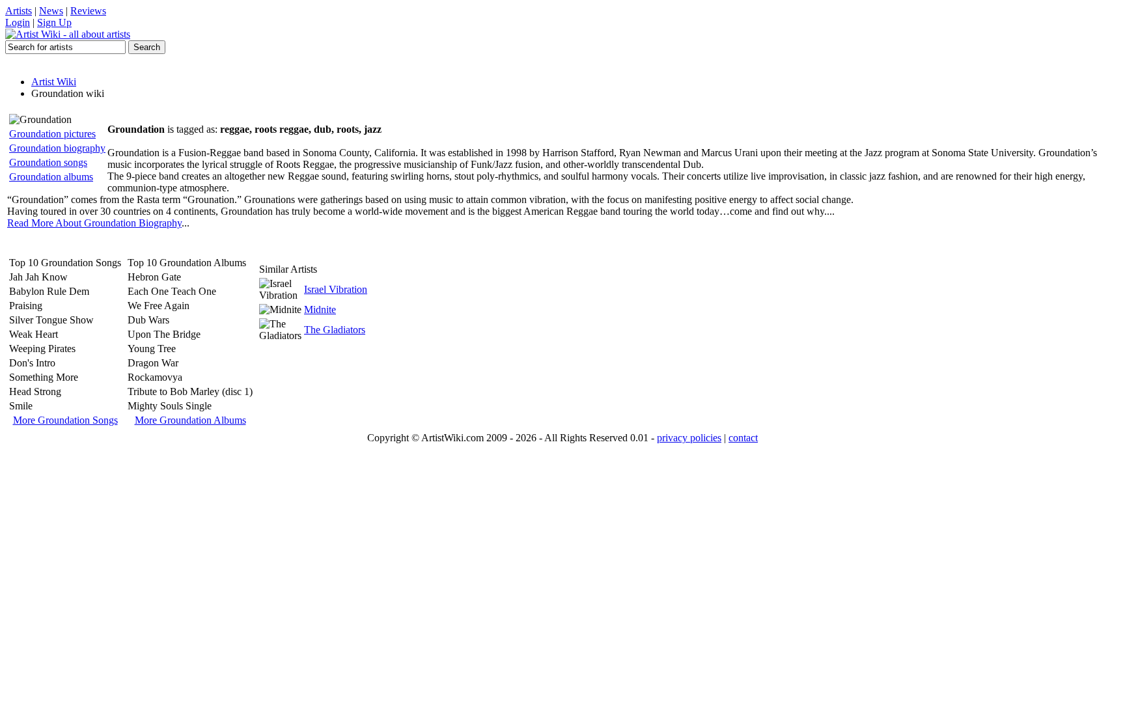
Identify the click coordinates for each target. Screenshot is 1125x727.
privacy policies (689, 437)
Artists (18, 10)
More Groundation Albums (190, 420)
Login (17, 22)
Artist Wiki (53, 81)
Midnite (320, 309)
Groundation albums (51, 176)
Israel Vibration (335, 289)
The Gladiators (334, 329)
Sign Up (54, 22)
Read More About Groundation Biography (94, 222)
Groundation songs (48, 162)
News (51, 10)
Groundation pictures (52, 133)
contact (743, 437)
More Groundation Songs (65, 420)
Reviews (88, 10)
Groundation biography (57, 148)
